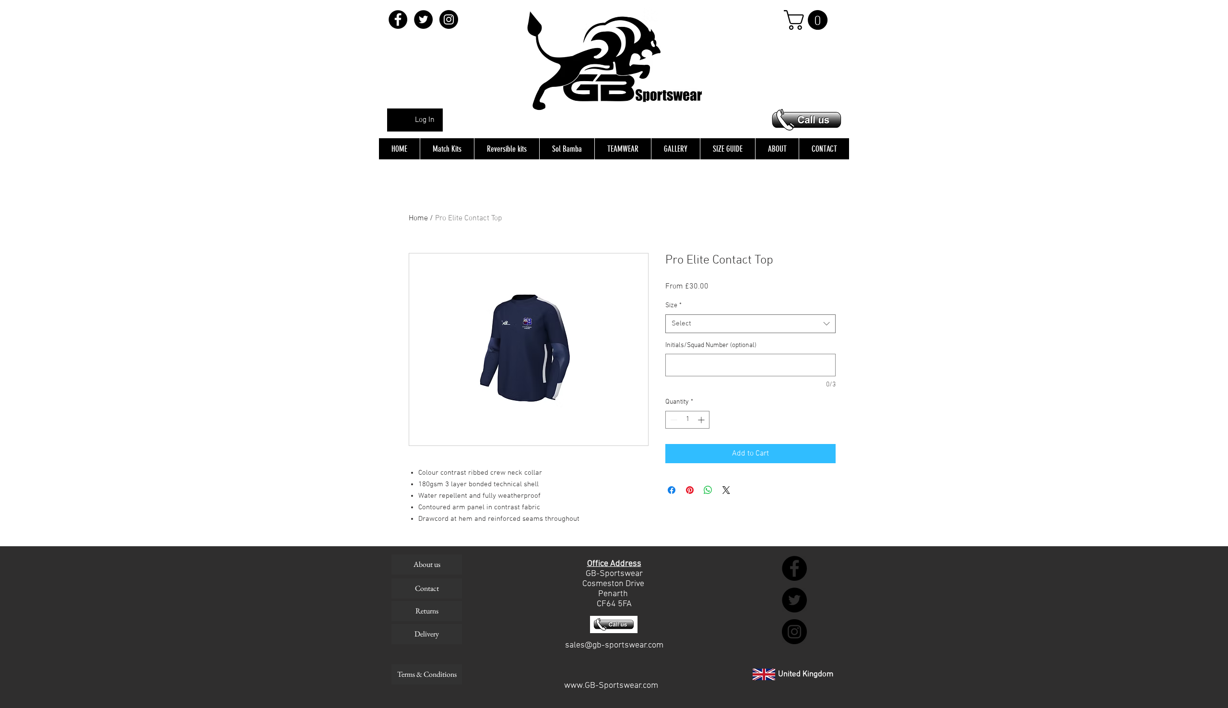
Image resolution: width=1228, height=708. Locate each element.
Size (673, 305)
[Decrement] (673, 419)
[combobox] (750, 323)
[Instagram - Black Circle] (448, 19)
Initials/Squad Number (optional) (710, 345)
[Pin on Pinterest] (690, 490)
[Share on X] (726, 490)
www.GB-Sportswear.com (611, 686)
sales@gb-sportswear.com (614, 645)
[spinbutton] (687, 419)
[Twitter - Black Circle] (423, 19)
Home (418, 218)
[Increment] (702, 419)
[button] (808, 20)
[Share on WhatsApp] (708, 490)
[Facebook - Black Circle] (398, 19)
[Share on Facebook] (671, 490)
